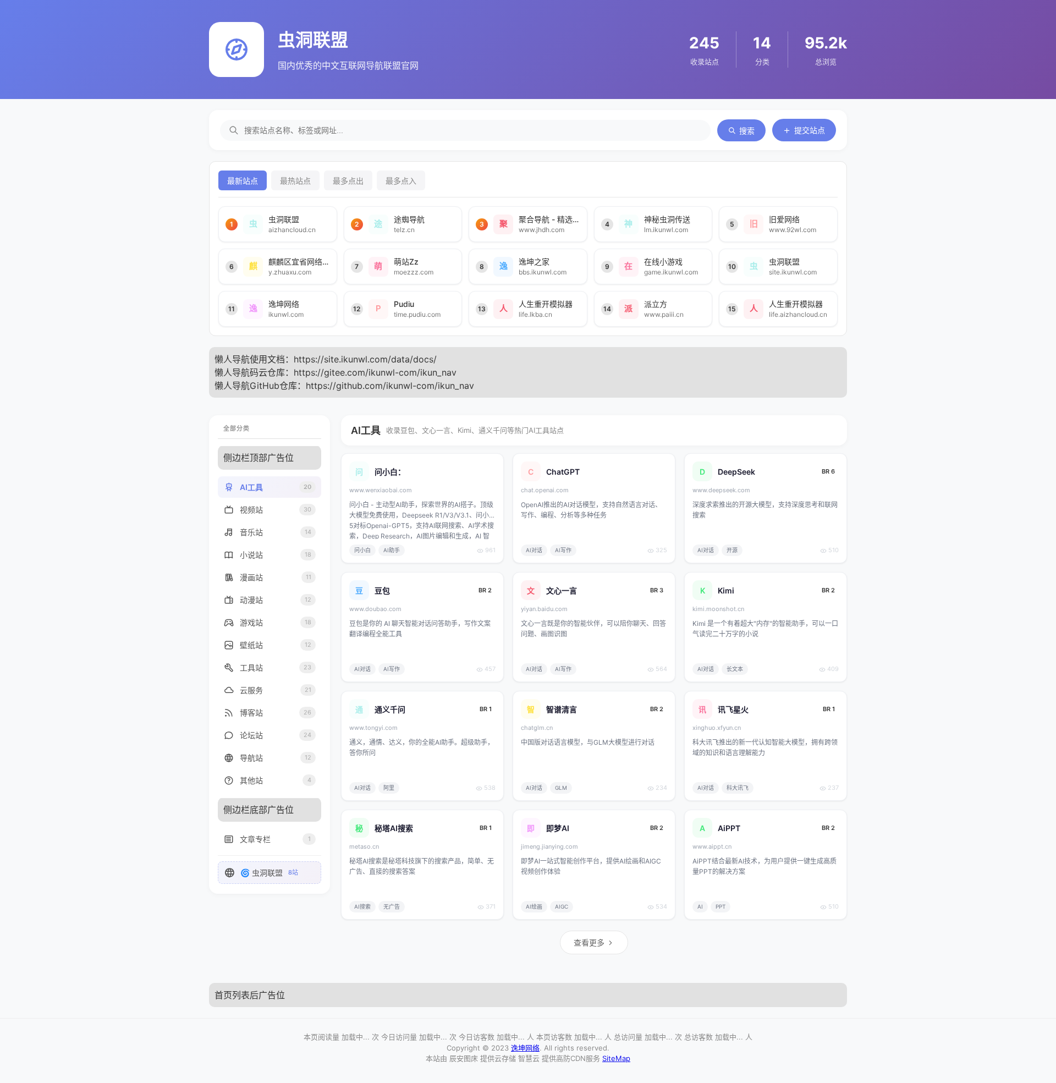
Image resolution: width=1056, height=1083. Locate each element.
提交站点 (809, 130)
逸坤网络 (525, 1047)
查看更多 (589, 942)
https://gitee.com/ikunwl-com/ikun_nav (375, 372)
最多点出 (348, 181)
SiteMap (616, 1058)
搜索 (747, 131)
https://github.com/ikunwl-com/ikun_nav (390, 385)
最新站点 (242, 181)
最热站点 (295, 181)
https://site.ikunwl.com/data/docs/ (365, 359)
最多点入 (401, 181)
